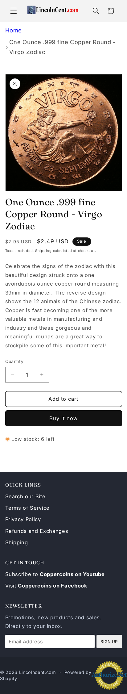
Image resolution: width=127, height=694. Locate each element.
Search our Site (25, 496)
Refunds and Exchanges (36, 531)
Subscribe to (55, 574)
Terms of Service (27, 508)
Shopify (8, 678)
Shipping (43, 251)
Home (13, 30)
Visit (46, 586)
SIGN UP (109, 641)
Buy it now (63, 418)
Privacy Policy (23, 519)
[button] (13, 10)
